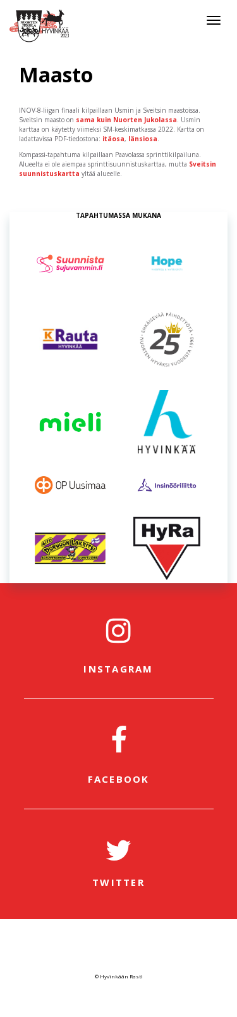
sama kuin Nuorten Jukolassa (126, 119)
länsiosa (142, 138)
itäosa (113, 138)
